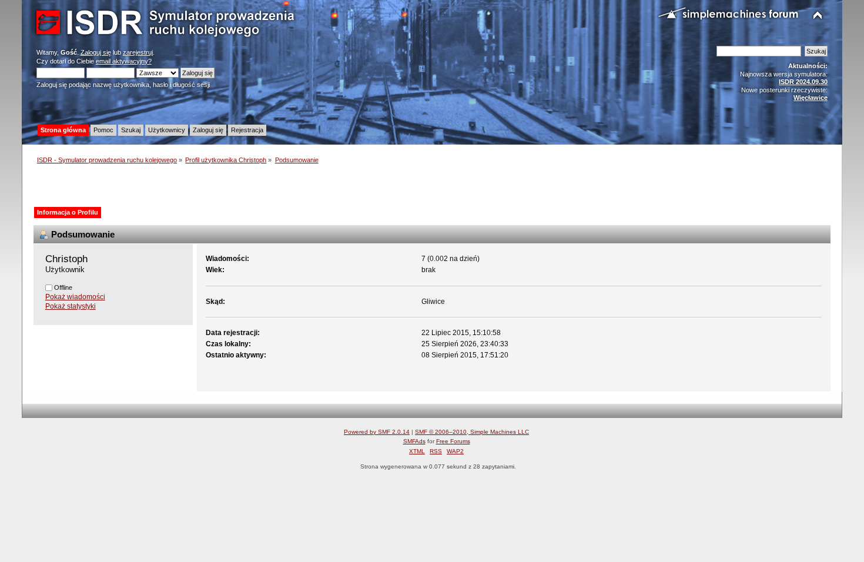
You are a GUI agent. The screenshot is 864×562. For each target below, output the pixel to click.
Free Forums (453, 441)
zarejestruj (138, 52)
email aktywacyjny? (124, 61)
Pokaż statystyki (70, 306)
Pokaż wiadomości (75, 297)
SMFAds (414, 441)
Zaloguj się (96, 52)
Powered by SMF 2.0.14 (377, 432)
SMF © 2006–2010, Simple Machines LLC (472, 432)
